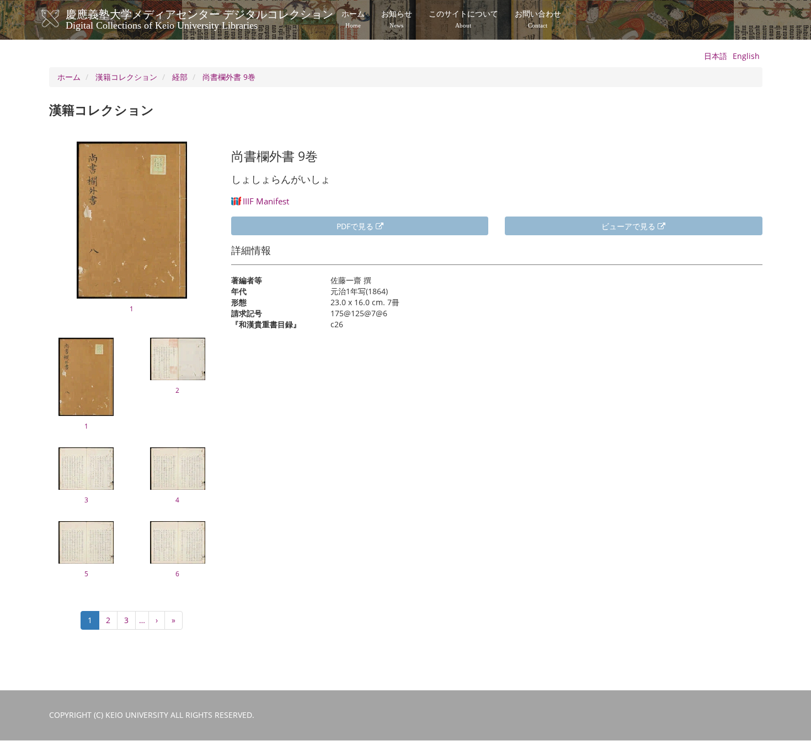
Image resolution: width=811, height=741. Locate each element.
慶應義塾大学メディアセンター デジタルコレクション (199, 18)
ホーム (353, 19)
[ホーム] (61, 19)
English (746, 56)
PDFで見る (356, 226)
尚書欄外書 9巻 (228, 77)
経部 (180, 77)
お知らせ (396, 19)
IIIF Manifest (266, 201)
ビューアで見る (629, 226)
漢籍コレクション (126, 77)
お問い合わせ (538, 19)
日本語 (715, 56)
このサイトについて (463, 19)
